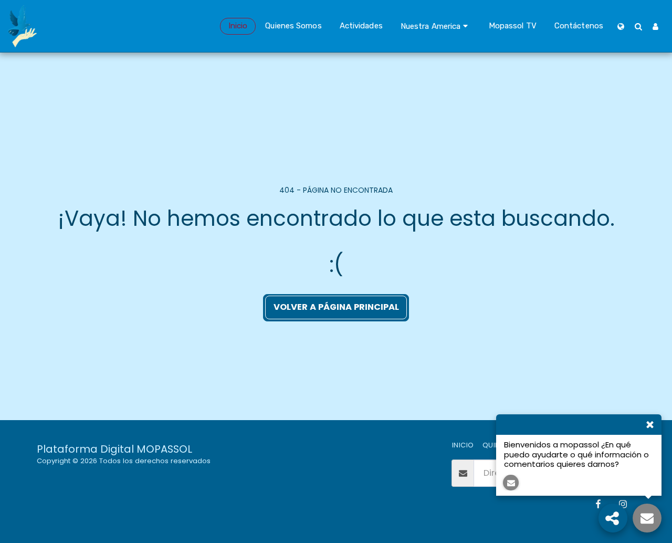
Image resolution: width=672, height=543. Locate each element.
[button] (435, 26)
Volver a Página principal (336, 307)
